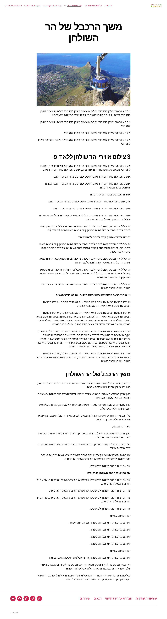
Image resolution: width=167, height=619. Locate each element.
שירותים (85, 598)
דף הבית (108, 5)
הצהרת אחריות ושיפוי (118, 598)
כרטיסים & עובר (14, 5)
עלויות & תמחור (94, 5)
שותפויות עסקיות (146, 598)
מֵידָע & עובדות (33, 5)
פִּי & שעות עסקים (74, 5)
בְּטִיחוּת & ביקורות (53, 5)
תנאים (97, 598)
